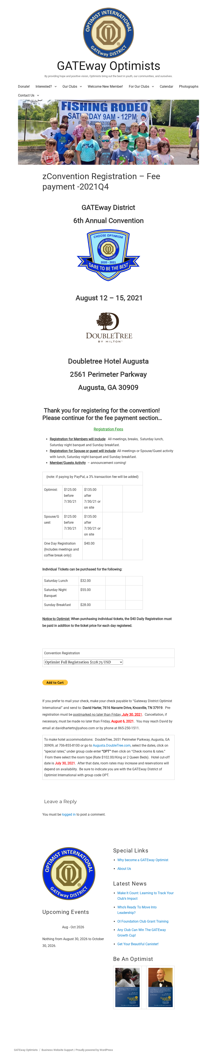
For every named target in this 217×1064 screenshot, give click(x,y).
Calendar (166, 86)
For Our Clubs (139, 86)
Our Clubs (70, 86)
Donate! (24, 86)
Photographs (188, 86)
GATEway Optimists (108, 66)
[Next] (98, 927)
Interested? (44, 86)
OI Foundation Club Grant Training (142, 921)
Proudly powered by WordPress (94, 1050)
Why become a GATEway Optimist (142, 860)
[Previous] (48, 927)
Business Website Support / (59, 1050)
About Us (124, 869)
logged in (69, 814)
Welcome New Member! (105, 86)
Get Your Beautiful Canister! (138, 944)
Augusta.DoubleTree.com (112, 745)
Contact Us (26, 95)
